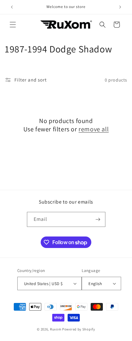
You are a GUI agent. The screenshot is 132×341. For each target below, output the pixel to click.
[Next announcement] (120, 7)
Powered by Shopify (78, 329)
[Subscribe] (98, 219)
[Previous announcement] (12, 7)
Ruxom (56, 329)
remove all (93, 129)
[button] (13, 25)
